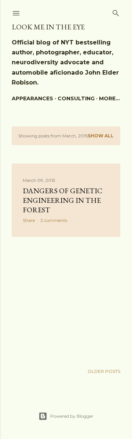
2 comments (53, 220)
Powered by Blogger (72, 416)
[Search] (115, 11)
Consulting (76, 98)
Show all (101, 135)
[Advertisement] (66, 301)
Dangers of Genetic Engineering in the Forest (62, 200)
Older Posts (104, 371)
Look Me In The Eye (48, 27)
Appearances (32, 98)
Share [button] (29, 220)
